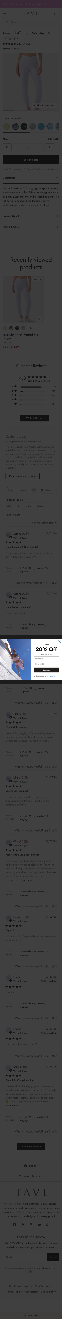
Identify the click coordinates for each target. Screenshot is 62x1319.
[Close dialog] (59, 641)
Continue (46, 670)
